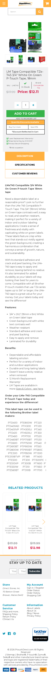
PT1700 (38, 470)
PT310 (26, 466)
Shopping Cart (34, 595)
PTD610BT (13, 446)
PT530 (38, 439)
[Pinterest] (14, 633)
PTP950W (26, 453)
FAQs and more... (11, 611)
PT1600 (38, 463)
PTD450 (12, 436)
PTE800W (26, 422)
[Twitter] (4, 633)
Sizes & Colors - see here (29, 388)
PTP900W (26, 446)
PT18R (26, 456)
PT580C (37, 450)
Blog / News (33, 613)
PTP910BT (26, 450)
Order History (33, 593)
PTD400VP (12, 429)
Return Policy (9, 616)
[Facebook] (9, 633)
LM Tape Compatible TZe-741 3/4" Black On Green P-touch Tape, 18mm (12, 530)
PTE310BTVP (12, 456)
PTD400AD (12, 426)
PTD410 (12, 433)
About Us (31, 610)
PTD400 (12, 422)
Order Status (33, 590)
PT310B (26, 470)
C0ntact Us (8, 619)
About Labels (33, 608)
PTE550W (12, 466)
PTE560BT (13, 470)
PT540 (38, 443)
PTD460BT (12, 439)
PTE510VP (12, 463)
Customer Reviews (25, 173)
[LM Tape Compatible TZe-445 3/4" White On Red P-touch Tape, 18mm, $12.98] (35, 504)
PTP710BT (26, 439)
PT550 (38, 446)
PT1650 (38, 466)
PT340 (38, 429)
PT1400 (38, 456)
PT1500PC (38, 460)
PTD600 (12, 443)
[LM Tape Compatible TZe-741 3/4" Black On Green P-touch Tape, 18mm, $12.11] (12, 504)
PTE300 (12, 453)
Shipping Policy (10, 614)
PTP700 (26, 436)
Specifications (25, 164)
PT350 (38, 433)
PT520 (38, 436)
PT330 (38, 426)
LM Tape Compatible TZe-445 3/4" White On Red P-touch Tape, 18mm (35, 530)
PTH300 (26, 426)
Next (43, 521)
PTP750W (26, 443)
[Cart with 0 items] (47, 3)
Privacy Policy (34, 616)
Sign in (30, 588)
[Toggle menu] (4, 3)
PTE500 (12, 460)
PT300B (26, 463)
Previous (4, 521)
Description (25, 156)
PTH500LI (26, 433)
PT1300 (38, 453)
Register (39, 588)
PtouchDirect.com (38, 665)
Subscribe (34, 571)
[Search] (39, 11)
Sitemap (10, 654)
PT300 (26, 460)
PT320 (38, 422)
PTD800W (13, 450)
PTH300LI (26, 429)
